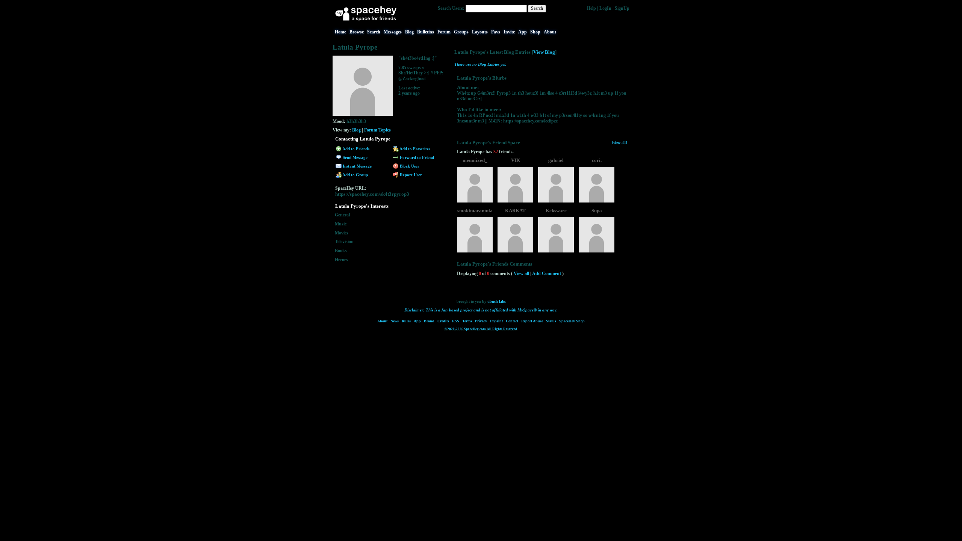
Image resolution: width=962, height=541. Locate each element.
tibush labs (496, 301)
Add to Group (355, 174)
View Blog (544, 52)
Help (591, 8)
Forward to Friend (416, 157)
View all (521, 273)
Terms (467, 321)
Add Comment (546, 273)
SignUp (622, 8)
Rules (406, 321)
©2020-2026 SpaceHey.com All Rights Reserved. (481, 329)
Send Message (355, 157)
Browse (356, 32)
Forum (444, 32)
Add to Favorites (414, 149)
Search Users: (451, 8)
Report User (410, 174)
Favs (495, 32)
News (394, 321)
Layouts (480, 32)
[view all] (619, 143)
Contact (512, 321)
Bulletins (425, 32)
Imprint (496, 321)
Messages (393, 32)
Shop (535, 32)
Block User (409, 166)
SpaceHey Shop (572, 321)
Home (340, 32)
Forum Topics (377, 130)
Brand (429, 321)
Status (551, 321)
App (522, 32)
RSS (455, 321)
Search (537, 8)
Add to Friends (355, 149)
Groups (461, 32)
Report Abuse (532, 321)
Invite (509, 32)
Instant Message (357, 166)
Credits (443, 321)
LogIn (605, 8)
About (550, 32)
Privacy (481, 321)
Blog (409, 32)
